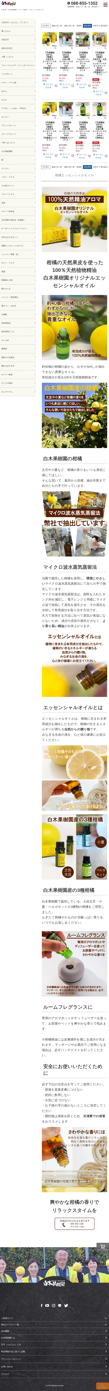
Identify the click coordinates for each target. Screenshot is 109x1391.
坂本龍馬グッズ (7, 332)
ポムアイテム (6, 392)
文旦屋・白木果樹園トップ (11, 10)
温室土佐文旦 (6, 48)
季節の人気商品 (7, 357)
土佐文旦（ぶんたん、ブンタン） (15, 22)
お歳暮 (4, 314)
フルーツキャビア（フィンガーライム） (18, 65)
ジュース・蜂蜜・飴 (9, 254)
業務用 (4, 349)
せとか (4, 100)
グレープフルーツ (8, 134)
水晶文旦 (5, 39)
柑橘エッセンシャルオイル (12, 246)
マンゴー (5, 168)
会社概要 (5, 1331)
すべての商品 (6, 383)
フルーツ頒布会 (7, 211)
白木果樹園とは (8, 1338)
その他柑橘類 (6, 151)
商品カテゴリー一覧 (10, 1324)
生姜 (3, 203)
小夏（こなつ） (7, 57)
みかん (4, 91)
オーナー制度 (6, 375)
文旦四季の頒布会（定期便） (13, 220)
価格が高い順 (69, 26)
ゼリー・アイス (7, 263)
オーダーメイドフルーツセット (14, 228)
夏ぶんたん (6, 31)
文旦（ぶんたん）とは (11, 1344)
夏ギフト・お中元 (8, 306)
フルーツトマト (7, 194)
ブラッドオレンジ (8, 125)
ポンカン (5, 117)
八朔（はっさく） (8, 143)
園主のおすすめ (7, 366)
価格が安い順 (57, 26)
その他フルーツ (7, 186)
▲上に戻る (103, 1386)
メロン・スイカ (7, 177)
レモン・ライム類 (8, 82)
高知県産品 (6, 323)
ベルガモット (6, 74)
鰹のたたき (6, 289)
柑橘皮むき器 (6, 280)
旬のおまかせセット (9, 237)
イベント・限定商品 (9, 297)
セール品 (5, 340)
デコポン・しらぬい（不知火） (14, 108)
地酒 (3, 271)
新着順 (79, 26)
